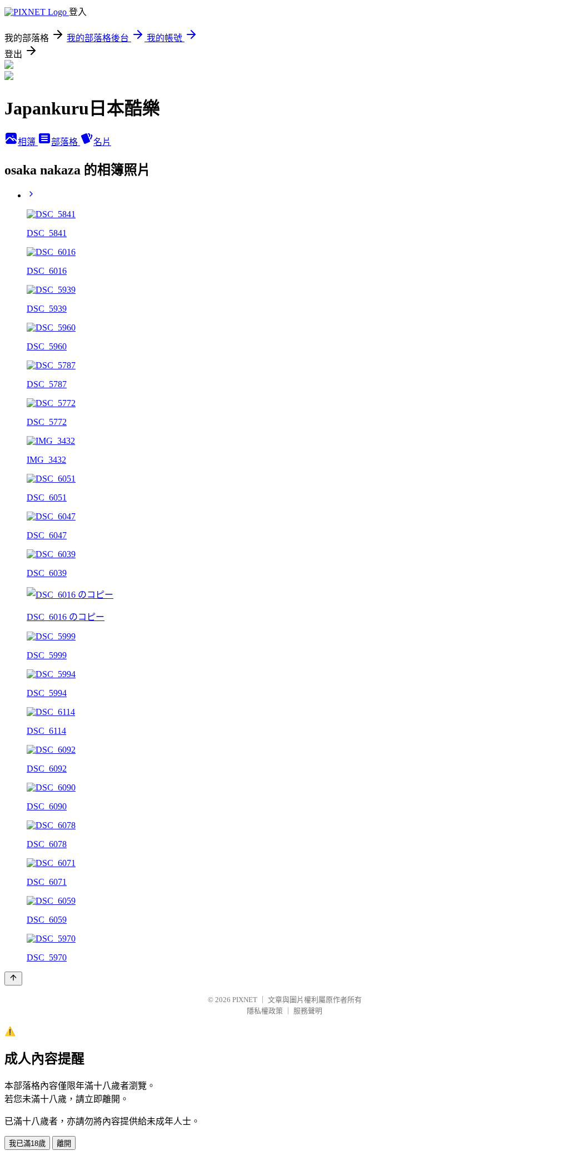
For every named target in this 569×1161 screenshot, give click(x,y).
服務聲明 (307, 1011)
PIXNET (244, 999)
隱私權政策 (265, 1011)
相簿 (28, 142)
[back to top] (13, 978)
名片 (102, 142)
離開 (64, 1143)
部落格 (65, 142)
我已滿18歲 (27, 1143)
